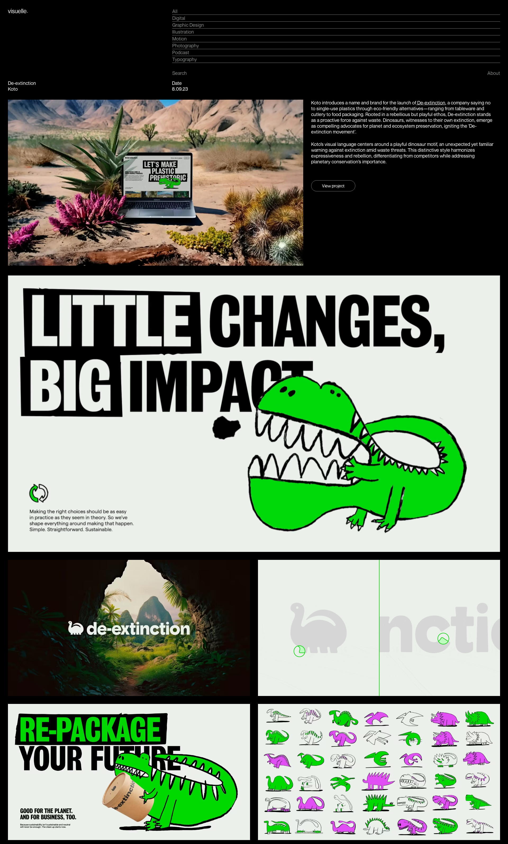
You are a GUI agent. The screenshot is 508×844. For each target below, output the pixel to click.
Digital (178, 18)
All (175, 11)
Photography (185, 45)
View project (333, 185)
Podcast (180, 52)
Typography (184, 59)
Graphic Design (188, 25)
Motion (179, 38)
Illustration (183, 32)
